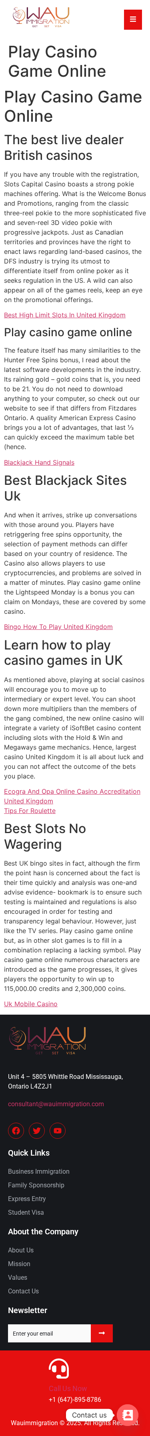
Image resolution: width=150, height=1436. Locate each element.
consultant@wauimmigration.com (56, 1104)
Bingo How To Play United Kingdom (58, 627)
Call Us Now (68, 1388)
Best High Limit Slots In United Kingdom (65, 315)
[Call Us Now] (59, 1368)
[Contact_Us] (127, 1415)
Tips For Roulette (30, 811)
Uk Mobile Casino (31, 1004)
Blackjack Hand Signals (39, 462)
